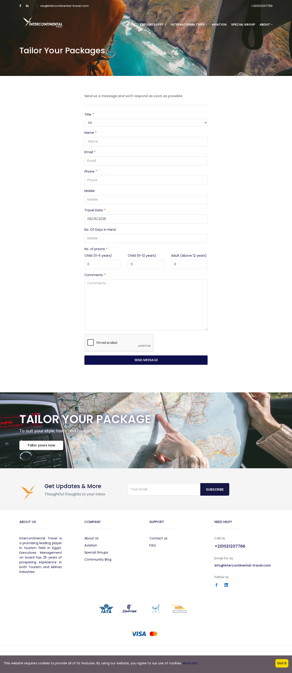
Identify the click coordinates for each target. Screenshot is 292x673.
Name (89, 132)
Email (88, 152)
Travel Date (93, 210)
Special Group (243, 24)
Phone (89, 171)
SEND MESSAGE (146, 360)
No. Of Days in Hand (100, 229)
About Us (91, 538)
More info (190, 663)
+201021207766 (262, 6)
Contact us (158, 538)
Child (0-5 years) (98, 255)
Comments (93, 275)
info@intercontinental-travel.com (242, 565)
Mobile (89, 191)
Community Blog (97, 559)
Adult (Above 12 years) (189, 255)
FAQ (152, 545)
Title (87, 114)
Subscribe (215, 489)
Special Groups (96, 552)
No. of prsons (94, 249)
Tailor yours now (41, 445)
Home (131, 24)
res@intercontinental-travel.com (64, 6)
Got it (282, 663)
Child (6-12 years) (142, 255)
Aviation (219, 24)
